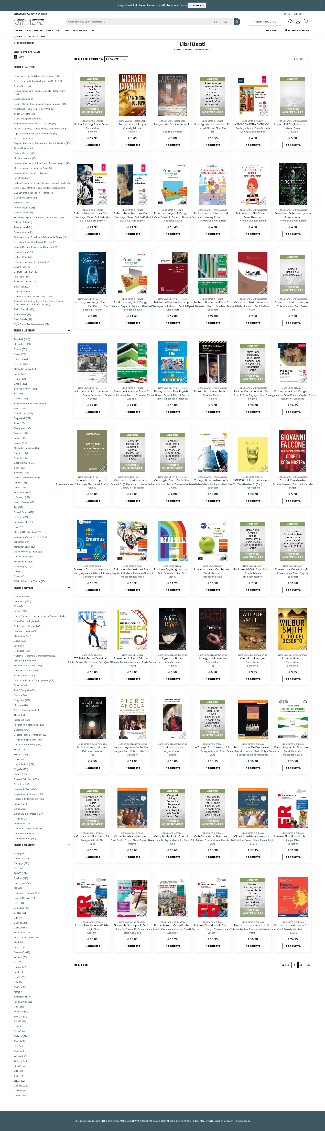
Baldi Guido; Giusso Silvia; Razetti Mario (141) (37, 75)
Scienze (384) (20, 685)
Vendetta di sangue (252, 658)
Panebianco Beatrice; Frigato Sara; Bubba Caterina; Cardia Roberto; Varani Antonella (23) (39, 303)
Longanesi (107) (21, 541)
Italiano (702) (20, 611)
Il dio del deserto (292, 658)
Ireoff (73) (18, 971)
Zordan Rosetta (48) (23, 148)
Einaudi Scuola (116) (24, 512)
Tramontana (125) (22, 492)
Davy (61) (18, 1026)
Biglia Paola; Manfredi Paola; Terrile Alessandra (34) (39, 187)
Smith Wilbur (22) (22, 314)
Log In (299, 14)
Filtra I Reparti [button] (23, 587)
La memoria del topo (132, 124)
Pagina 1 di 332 (81, 964)
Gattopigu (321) (21, 863)
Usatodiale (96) (21, 907)
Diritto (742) (19, 606)
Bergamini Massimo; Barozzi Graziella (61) (35, 123)
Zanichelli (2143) (22, 339)
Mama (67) (19, 991)
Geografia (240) (21, 729)
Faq (288, 14)
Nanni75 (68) (20, 986)
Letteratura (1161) (22, 601)
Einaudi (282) (20, 383)
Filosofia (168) (21, 754)
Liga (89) (18, 917)
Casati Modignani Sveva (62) (28, 118)
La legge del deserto (212, 658)
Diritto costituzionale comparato (175, 302)
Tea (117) (18, 507)
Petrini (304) (20, 378)
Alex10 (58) (19, 1041)
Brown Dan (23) (21, 286)
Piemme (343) (21, 363)
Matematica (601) (22, 635)
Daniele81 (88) (21, 922)
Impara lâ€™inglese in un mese (294, 124)
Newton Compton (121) (25, 502)
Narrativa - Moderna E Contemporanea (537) (35, 655)
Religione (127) (21, 818)
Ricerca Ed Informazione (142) (29, 798)
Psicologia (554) (22, 650)
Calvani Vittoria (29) (23, 232)
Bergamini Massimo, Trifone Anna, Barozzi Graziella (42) (42, 163)
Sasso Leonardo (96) (24, 98)
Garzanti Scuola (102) (24, 556)
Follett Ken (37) (21, 177)
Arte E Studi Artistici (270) (26, 710)
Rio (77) (17, 962)
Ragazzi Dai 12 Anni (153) (26, 779)
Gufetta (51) (20, 1095)
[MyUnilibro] (298, 21)
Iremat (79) (19, 947)
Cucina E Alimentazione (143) (28, 793)
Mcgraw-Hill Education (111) (27, 532)
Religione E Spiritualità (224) (28, 739)
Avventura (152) (21, 784)
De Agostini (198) (22, 428)
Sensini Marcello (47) (24, 153)
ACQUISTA (93, 145)
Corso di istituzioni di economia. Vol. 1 (297, 302)
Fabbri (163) (20, 438)
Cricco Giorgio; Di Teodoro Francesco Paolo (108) (38, 81)
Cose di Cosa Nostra (292, 480)
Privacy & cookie (242, 1120)
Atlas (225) (19, 423)
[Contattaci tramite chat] (290, 21)
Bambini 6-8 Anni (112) (25, 838)
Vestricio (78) (20, 957)
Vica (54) (18, 1070)
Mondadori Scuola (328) (25, 368)
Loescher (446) (21, 359)
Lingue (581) (20, 640)
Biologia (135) (20, 808)
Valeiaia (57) (20, 1056)
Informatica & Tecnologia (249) (29, 724)
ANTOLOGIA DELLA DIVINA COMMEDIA (256, 124)
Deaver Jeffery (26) (23, 251)
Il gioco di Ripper (172, 658)
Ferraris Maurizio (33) (24, 207)
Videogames (80, 30)
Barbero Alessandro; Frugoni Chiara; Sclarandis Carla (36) (42, 182)
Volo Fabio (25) (21, 276)
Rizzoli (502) (20, 354)
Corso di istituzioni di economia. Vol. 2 (258, 302)
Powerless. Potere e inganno (293, 213)
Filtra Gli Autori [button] (24, 67)
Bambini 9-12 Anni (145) (25, 789)
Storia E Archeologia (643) (26, 621)
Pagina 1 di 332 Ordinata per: (88, 59)
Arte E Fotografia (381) (25, 690)
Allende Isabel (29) (23, 227)
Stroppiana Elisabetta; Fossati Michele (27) (35, 242)
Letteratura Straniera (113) (26, 833)
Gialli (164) (19, 759)
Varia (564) (19, 645)
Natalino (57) (20, 1050)
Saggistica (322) (22, 700)
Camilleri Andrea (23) (24, 291)
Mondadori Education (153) (27, 447)
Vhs (67, 30)
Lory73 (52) (19, 1080)
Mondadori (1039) (22, 344)
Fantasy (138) (20, 803)
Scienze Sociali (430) (24, 675)
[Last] (301, 965)
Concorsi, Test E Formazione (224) (31, 734)
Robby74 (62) (20, 1016)
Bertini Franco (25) (23, 256)
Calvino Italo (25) (22, 266)
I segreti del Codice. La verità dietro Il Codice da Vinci (188, 124)
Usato (18, 30)
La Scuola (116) (21, 517)
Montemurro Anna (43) (25, 158)
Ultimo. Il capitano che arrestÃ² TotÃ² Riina (221, 391)
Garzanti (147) (21, 452)
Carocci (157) (20, 443)
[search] (237, 21)
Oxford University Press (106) (28, 551)
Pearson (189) (21, 433)
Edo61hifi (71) (20, 981)
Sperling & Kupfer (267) (25, 388)
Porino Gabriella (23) (24, 309)
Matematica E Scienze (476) (28, 665)
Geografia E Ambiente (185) (27, 744)
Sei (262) (18, 393)
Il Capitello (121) (22, 497)
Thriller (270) (20, 714)
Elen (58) (18, 1046)
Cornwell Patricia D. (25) (26, 271)
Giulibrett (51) (20, 1090)
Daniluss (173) (21, 878)
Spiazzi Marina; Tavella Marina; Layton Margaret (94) (40, 103)
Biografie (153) (21, 769)
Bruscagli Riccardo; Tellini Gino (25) (31, 261)
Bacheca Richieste (298, 30)
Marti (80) (18, 942)
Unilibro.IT (271, 30)
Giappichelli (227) (22, 418)
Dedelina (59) (20, 1036)
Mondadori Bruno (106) (25, 546)
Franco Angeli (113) (23, 522)
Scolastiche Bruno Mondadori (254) (31, 403)
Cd (92, 30)
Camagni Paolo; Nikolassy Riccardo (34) (33, 192)
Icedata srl (228, 1120)
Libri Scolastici (43, 30)
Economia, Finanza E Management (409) (34, 680)
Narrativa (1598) (21, 596)
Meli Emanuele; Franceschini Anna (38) (33, 168)
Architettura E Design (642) (27, 626)
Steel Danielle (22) (23, 319)
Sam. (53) (19, 1075)
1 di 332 (299, 59)
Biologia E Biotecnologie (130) (28, 813)
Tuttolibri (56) (20, 1060)
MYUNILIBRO (198, 5)
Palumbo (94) (20, 566)
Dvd (58, 30)
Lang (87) (18, 571)
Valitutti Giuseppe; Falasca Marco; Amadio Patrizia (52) (41, 128)
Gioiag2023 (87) (21, 927)
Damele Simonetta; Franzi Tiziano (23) (33, 296)
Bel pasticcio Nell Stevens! (252, 213)
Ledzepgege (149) (22, 883)
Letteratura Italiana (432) (26, 670)
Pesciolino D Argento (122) (27, 892)
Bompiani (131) (21, 472)
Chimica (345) (20, 695)
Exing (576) (19, 853)
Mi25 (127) (19, 888)
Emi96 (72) (19, 977)
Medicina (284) (21, 705)
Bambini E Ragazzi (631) (26, 631)
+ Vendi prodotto (265, 21)
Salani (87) (19, 576)
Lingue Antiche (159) (24, 764)
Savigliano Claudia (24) (25, 281)
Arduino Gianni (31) (23, 212)
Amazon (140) (21, 457)
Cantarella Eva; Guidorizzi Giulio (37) (32, 172)
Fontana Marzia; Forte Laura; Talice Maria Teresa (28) (40, 237)
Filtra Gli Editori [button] (24, 330)
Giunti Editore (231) (23, 413)
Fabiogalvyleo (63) (23, 1001)
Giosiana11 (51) (21, 1085)
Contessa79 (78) (22, 952)
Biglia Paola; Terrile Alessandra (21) (31, 324)
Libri (28, 30)
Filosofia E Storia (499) (25, 660)
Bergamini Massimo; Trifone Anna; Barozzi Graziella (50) (42, 143)
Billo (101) (19, 902)
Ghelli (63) (19, 1006)
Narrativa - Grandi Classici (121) (29, 828)
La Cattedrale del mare (92, 747)
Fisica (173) (19, 749)
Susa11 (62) (20, 1021)
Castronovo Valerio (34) (25, 197)
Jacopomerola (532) (23, 858)
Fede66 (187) (20, 873)
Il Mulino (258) (21, 398)
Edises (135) (20, 467)
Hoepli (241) (20, 408)
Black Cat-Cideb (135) (24, 462)
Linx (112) (18, 526)
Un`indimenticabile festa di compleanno (219, 213)
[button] (307, 21)
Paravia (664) (20, 349)
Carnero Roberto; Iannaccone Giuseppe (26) (35, 247)
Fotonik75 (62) (21, 1011)
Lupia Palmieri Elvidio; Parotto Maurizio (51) (35, 133)
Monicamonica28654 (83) (26, 937)
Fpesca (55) (20, 1065)
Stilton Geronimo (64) (24, 113)
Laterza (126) (20, 482)
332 (308, 965)
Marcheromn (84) (22, 932)
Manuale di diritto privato (92, 480)
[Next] (308, 59)
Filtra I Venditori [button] (24, 844)
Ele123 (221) (20, 868)
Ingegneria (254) (22, 719)
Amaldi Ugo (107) (22, 85)
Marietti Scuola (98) (23, 561)
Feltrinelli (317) (21, 373)
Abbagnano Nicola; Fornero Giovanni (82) (34, 108)
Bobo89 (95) (20, 912)
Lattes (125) (20, 487)
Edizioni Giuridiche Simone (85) (29, 581)
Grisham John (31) (23, 222)
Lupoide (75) (20, 967)
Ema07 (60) (19, 1031)
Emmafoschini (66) (23, 996)
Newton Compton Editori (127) (28, 477)
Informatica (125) (22, 823)
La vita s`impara (172, 747)
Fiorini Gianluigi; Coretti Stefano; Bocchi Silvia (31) (39, 217)
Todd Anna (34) (21, 202)
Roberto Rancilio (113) (24, 898)
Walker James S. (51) (24, 138)
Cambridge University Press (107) (30, 536)
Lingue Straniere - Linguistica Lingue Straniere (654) (39, 616)
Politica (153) (20, 774)
